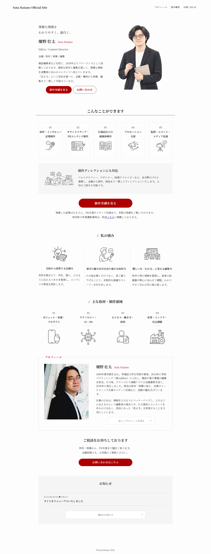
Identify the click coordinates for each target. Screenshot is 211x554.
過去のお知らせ (105, 514)
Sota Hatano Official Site (30, 7)
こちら (110, 217)
